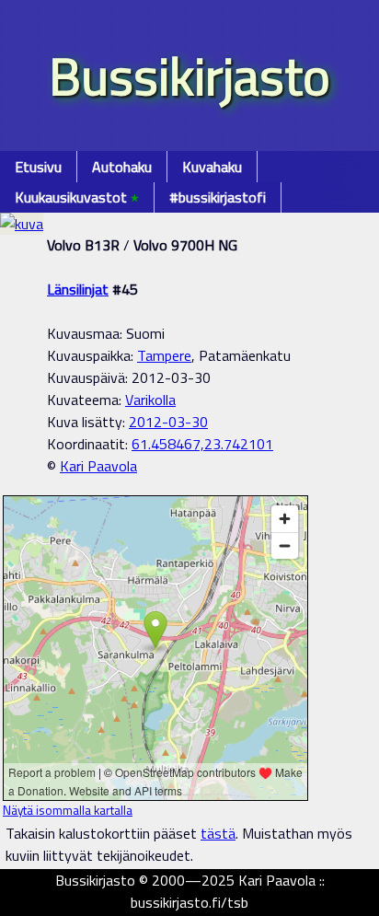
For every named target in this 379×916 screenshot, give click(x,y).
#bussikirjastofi (217, 197)
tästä (218, 833)
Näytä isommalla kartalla (67, 810)
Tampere (164, 355)
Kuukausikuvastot (77, 197)
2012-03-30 (168, 422)
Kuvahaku (212, 167)
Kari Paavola (98, 466)
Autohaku (122, 167)
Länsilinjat (78, 289)
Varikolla (150, 399)
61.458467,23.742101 (202, 444)
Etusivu (38, 167)
